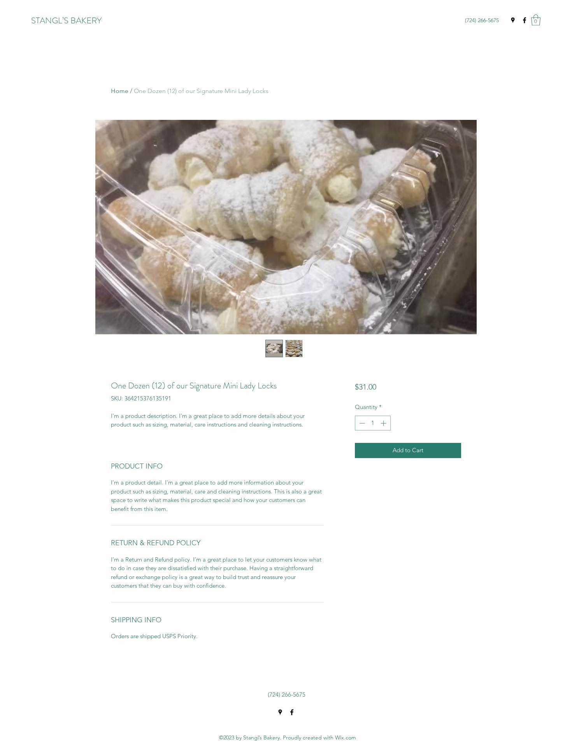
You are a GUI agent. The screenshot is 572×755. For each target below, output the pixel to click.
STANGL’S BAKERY (66, 20)
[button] (535, 20)
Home (119, 91)
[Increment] (384, 423)
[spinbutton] (372, 423)
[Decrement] (361, 423)
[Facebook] (524, 20)
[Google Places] (513, 20)
